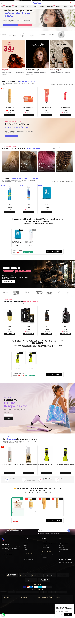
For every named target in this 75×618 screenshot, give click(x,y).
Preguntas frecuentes (63, 543)
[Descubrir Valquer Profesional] (25, 34)
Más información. (64, 611)
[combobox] (10, 3)
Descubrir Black (29, 74)
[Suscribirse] (68, 530)
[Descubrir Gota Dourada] (45, 34)
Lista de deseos (62, 547)
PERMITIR (68, 614)
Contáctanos (61, 553)
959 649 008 (58, 598)
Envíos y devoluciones (63, 549)
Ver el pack (8, 418)
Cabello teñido (44, 545)
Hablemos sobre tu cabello (65, 559)
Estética (25, 549)
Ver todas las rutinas (45, 547)
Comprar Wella (5, 74)
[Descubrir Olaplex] (65, 34)
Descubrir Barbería (8, 281)
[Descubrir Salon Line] (35, 35)
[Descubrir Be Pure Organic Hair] (61, 54)
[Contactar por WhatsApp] (3, 614)
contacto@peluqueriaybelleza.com (8, 557)
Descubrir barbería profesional (31, 555)
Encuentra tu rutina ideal (47, 552)
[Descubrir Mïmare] (6, 34)
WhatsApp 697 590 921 (64, 598)
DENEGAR (60, 614)
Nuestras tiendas (62, 551)
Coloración (26, 543)
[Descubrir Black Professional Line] (37, 54)
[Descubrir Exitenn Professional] (16, 35)
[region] (37, 58)
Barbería (25, 545)
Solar (25, 547)
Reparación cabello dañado (47, 543)
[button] (70, 3)
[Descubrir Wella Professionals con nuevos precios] (13, 54)
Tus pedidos (61, 545)
